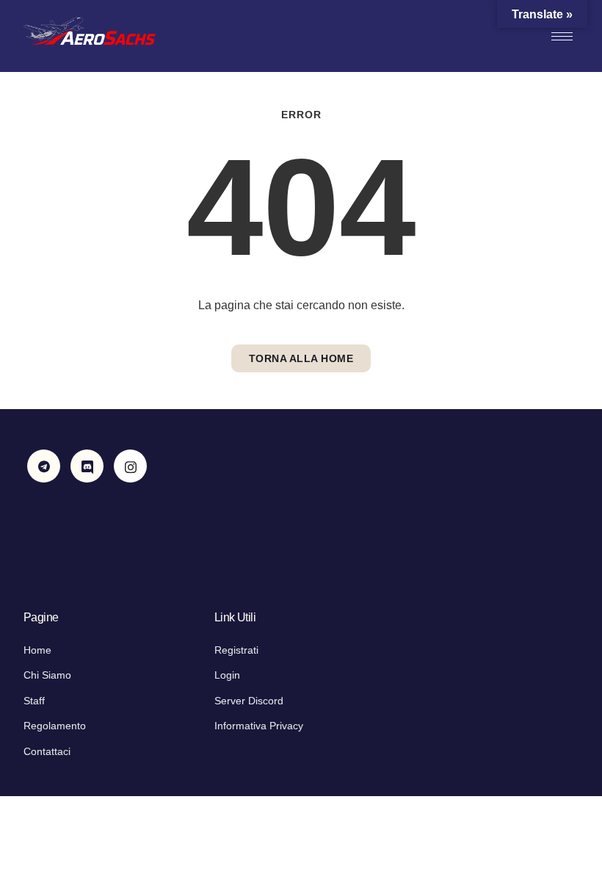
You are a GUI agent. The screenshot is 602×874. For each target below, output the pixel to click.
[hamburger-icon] (562, 36)
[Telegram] (43, 466)
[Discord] (87, 466)
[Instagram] (130, 466)
